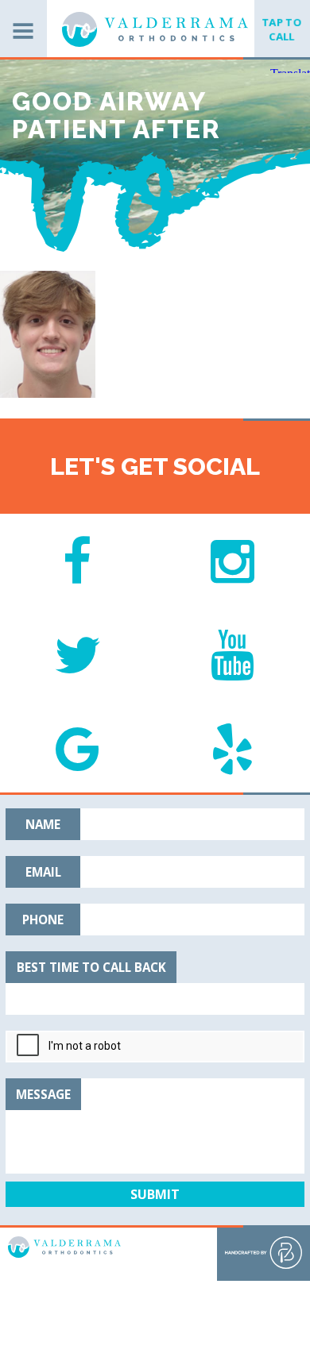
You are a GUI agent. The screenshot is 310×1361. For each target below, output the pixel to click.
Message (43, 1094)
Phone (43, 919)
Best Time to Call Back (91, 967)
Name (42, 824)
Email (43, 872)
